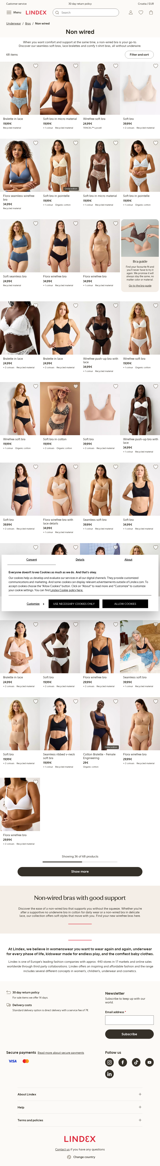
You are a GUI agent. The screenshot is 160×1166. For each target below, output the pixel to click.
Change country (84, 1157)
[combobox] (86, 12)
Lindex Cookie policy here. (66, 590)
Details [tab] (80, 559)
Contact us (62, 1149)
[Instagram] (109, 1062)
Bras (28, 23)
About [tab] (128, 559)
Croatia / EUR (146, 3)
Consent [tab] (31, 559)
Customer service (16, 3)
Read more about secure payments (61, 1053)
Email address (115, 1012)
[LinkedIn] (109, 1074)
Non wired (42, 23)
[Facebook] (122, 1062)
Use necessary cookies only (74, 604)
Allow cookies (125, 604)
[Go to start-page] (36, 12)
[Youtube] (149, 1062)
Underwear (13, 23)
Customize (33, 604)
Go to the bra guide (140, 285)
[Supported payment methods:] (55, 1061)
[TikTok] (136, 1062)
